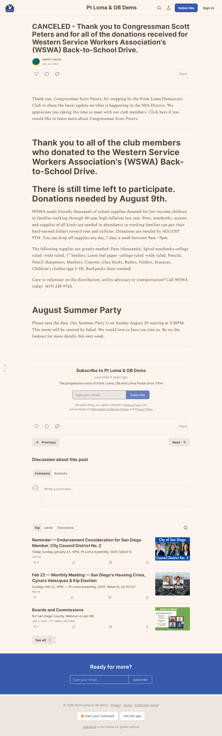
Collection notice (147, 705)
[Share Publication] (168, 7)
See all (41, 640)
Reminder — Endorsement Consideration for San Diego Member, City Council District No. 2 (86, 543)
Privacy (116, 705)
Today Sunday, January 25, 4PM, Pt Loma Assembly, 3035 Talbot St (82, 551)
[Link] (26, 156)
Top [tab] (37, 528)
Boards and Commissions (57, 609)
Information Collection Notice (110, 409)
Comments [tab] (42, 473)
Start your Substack (99, 716)
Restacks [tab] (60, 473)
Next (176, 442)
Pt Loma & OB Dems (62, 621)
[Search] (159, 7)
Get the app (132, 716)
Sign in (208, 8)
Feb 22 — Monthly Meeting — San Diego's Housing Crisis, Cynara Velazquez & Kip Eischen (88, 577)
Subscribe (186, 8)
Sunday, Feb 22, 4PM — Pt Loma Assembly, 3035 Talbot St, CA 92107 (84, 586)
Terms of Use (132, 405)
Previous (49, 442)
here (163, 112)
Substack (89, 727)
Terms (127, 705)
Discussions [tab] (65, 528)
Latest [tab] (48, 528)
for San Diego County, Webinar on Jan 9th (63, 616)
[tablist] (51, 473)
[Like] (36, 73)
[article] (111, 551)
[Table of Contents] (5, 368)
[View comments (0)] (46, 73)
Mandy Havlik (51, 59)
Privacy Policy (143, 409)
